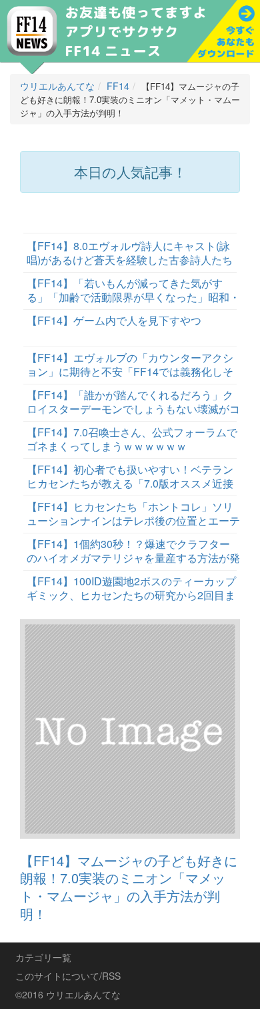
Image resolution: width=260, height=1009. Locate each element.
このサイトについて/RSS (68, 975)
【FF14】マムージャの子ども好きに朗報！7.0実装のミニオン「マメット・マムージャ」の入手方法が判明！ (128, 887)
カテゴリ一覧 (43, 957)
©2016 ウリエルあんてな (68, 994)
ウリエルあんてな (57, 85)
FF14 (118, 85)
